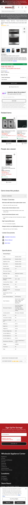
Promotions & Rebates (6, 460)
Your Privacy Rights (14, 498)
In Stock (3, 458)
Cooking (8, 20)
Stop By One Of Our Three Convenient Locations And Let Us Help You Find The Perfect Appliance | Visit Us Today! (14, 3)
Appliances (3, 20)
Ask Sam (14, 100)
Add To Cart (14, 83)
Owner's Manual (8, 240)
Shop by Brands (5, 468)
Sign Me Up (14, 443)
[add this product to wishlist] (24, 31)
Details (24, 64)
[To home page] (10, 7)
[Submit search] (24, 11)
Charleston (4, 476)
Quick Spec (7, 243)
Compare (9, 143)
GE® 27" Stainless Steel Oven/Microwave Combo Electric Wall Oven (8, 168)
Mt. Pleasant (4, 478)
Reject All (8, 502)
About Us (3, 465)
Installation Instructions (10, 237)
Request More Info (15, 86)
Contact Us (4, 466)
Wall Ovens (13, 20)
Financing (3, 463)
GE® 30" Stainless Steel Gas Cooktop (8, 130)
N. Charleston (4, 479)
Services (3, 461)
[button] (2, 7)
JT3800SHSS (6, 72)
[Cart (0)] (25, 7)
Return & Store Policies (6, 470)
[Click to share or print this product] (24, 28)
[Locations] (18, 7)
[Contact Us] (22, 7)
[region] (14, 496)
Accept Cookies (20, 502)
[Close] (25, 488)
